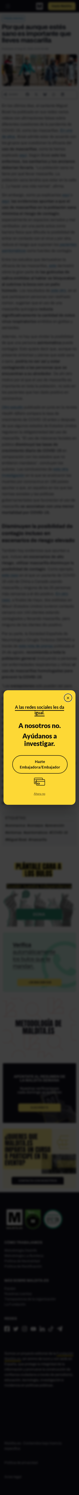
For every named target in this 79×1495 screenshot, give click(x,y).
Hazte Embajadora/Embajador (40, 764)
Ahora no (39, 793)
